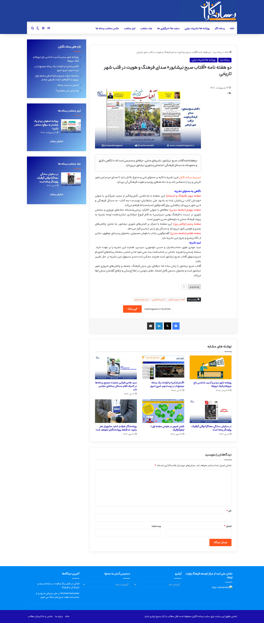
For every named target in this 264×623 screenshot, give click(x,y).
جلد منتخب (146, 28)
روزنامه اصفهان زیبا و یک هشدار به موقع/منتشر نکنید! (46, 125)
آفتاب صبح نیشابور (176, 299)
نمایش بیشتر (56, 141)
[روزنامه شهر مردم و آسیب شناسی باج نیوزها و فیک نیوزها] (210, 367)
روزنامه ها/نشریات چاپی (197, 28)
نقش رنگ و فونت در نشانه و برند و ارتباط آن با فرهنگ (58, 586)
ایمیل (227, 526)
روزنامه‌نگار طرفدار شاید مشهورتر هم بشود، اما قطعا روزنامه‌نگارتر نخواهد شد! (116, 428)
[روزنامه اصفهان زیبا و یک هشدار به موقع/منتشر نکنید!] (71, 126)
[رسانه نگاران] (208, 11)
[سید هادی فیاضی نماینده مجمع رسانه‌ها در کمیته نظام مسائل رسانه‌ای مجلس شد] (116, 367)
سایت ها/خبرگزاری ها (168, 28)
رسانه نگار (220, 28)
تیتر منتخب (129, 28)
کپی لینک (132, 309)
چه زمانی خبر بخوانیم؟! (67, 91)
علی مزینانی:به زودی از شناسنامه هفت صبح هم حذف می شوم (57, 595)
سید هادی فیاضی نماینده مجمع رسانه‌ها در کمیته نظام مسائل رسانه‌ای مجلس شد (116, 386)
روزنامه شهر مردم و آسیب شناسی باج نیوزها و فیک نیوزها (212, 384)
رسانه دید (217, 52)
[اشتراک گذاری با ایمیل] (150, 326)
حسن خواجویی (158, 299)
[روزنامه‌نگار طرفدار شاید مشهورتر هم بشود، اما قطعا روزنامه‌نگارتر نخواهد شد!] (116, 411)
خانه (232, 28)
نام (228, 511)
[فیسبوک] (176, 326)
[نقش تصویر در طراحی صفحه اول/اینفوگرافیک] (163, 411)
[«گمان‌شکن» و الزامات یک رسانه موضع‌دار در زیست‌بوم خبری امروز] (163, 367)
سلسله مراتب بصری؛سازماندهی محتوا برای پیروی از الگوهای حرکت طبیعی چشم (57, 78)
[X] (167, 326)
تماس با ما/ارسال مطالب (40, 616)
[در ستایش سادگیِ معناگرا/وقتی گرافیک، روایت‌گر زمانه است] (210, 411)
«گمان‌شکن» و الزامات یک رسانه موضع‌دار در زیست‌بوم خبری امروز (167, 384)
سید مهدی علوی (142, 299)
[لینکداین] (159, 326)
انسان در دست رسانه (68, 85)
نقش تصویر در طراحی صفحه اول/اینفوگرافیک (167, 428)
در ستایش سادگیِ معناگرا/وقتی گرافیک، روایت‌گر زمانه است (211, 428)
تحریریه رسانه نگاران (190, 177)
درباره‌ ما (59, 616)
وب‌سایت (156, 526)
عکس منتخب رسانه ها (107, 28)
